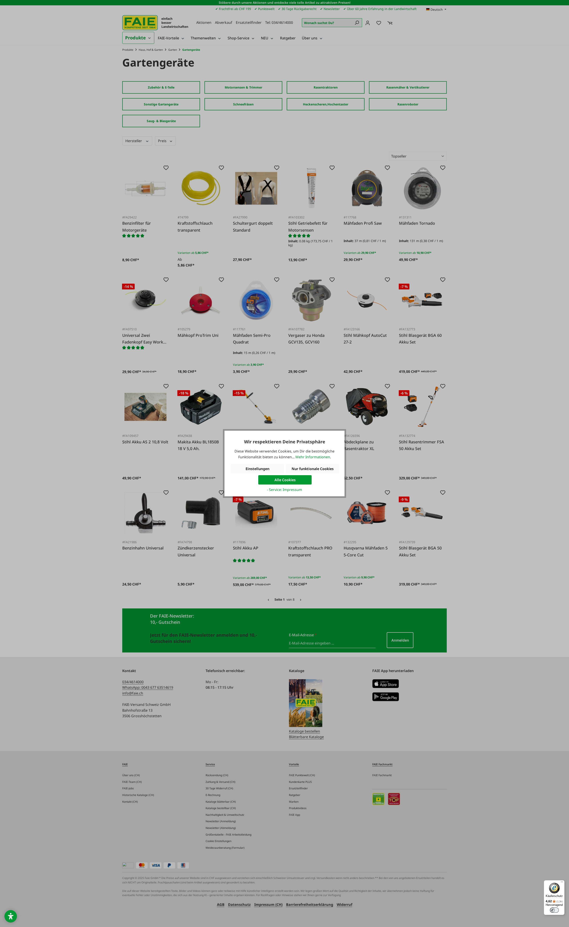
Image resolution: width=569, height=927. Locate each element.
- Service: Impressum (284, 489)
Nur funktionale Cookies (313, 468)
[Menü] (562, 883)
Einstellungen (257, 468)
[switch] (554, 910)
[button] (10, 916)
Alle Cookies (285, 479)
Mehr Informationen (312, 456)
